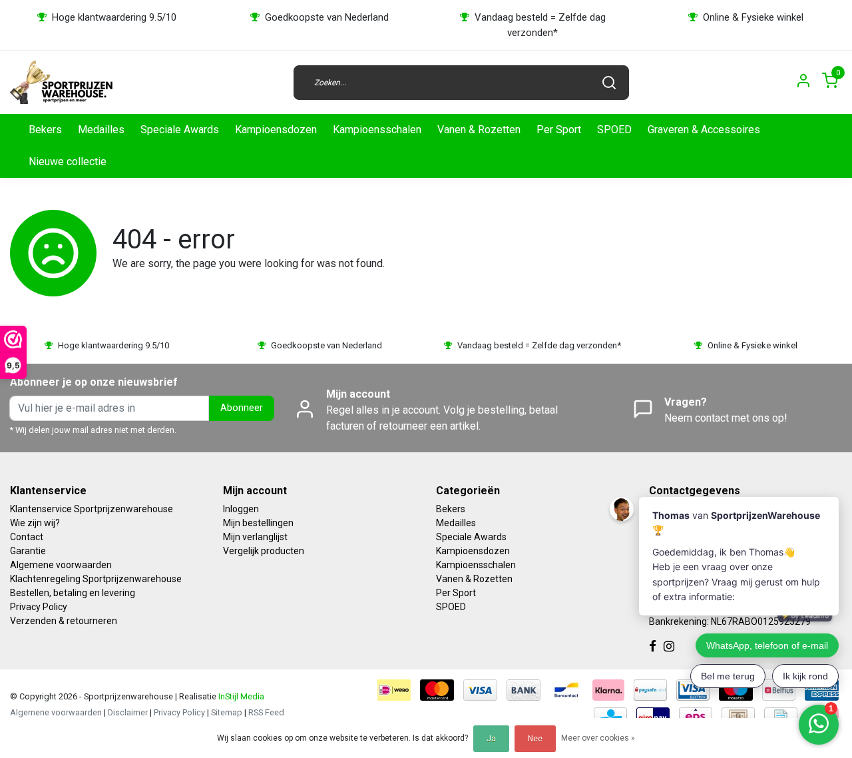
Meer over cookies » (598, 738)
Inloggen (241, 509)
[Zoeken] (609, 82)
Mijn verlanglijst (255, 537)
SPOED (614, 129)
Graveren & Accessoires (704, 129)
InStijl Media (240, 696)
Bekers (45, 129)
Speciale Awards (179, 129)
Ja (491, 738)
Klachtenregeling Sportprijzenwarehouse (96, 578)
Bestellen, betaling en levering (72, 592)
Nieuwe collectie (67, 161)
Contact (26, 537)
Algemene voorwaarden (61, 565)
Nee (535, 738)
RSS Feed (266, 712)
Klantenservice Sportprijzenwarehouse (91, 509)
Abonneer (241, 408)
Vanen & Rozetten (479, 129)
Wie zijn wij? (35, 523)
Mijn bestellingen (258, 523)
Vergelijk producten (263, 551)
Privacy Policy (38, 606)
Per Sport (558, 129)
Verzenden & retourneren (63, 620)
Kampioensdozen (276, 129)
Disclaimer (128, 712)
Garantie (28, 551)
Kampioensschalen (377, 129)
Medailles (101, 129)
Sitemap (226, 712)
